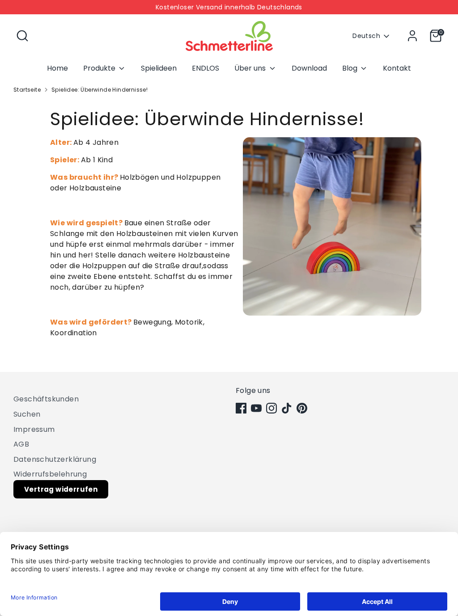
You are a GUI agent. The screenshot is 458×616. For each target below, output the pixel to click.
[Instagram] (271, 408)
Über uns (250, 68)
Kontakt (397, 68)
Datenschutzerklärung (54, 459)
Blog (350, 68)
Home (57, 68)
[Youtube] (256, 408)
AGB (21, 444)
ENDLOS (205, 68)
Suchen (26, 414)
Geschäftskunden (46, 399)
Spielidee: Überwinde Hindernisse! (99, 89)
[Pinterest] (302, 408)
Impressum (34, 429)
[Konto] (412, 36)
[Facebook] (241, 408)
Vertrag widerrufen (61, 489)
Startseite (27, 89)
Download (309, 68)
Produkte (100, 68)
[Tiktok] (286, 408)
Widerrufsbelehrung (50, 474)
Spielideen (159, 68)
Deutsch (366, 36)
